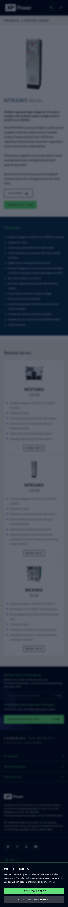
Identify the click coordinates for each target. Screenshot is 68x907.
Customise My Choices (34, 899)
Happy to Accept (34, 891)
